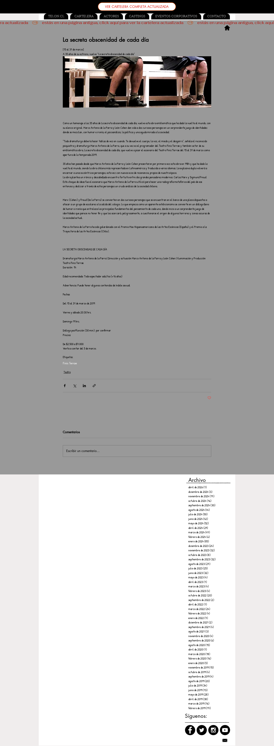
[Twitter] (202, 730)
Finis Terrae (70, 363)
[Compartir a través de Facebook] (65, 386)
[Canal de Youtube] (225, 730)
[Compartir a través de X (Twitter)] (74, 386)
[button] (137, 16)
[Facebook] (190, 730)
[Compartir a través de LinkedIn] (84, 386)
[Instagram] (213, 730)
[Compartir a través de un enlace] (94, 386)
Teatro (67, 372)
